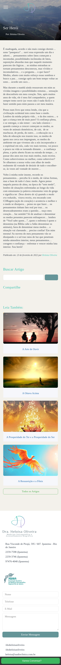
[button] (51, 277)
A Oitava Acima (30, 393)
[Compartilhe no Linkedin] (17, 296)
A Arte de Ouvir (30, 349)
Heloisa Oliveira (49, 255)
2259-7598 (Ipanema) (16, 551)
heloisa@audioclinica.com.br (20, 654)
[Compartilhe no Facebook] (5, 296)
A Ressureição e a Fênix (30, 481)
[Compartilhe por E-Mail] (30, 296)
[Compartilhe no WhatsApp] (23, 296)
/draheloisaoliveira (14, 644)
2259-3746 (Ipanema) (16, 556)
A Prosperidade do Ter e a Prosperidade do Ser (30, 437)
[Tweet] (11, 296)
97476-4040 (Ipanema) (17, 561)
